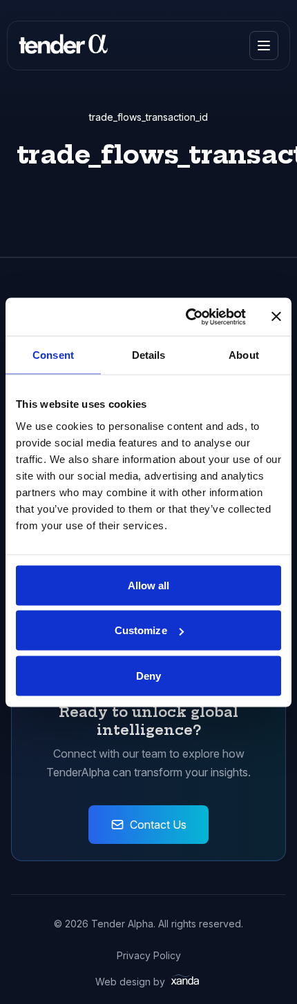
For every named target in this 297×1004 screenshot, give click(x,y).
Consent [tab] (53, 355)
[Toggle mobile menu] (263, 45)
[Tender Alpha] (63, 45)
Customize (141, 630)
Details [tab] (149, 355)
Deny (148, 675)
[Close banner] (276, 317)
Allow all (149, 585)
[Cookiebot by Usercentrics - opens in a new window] (187, 317)
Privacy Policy (149, 955)
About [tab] (244, 355)
